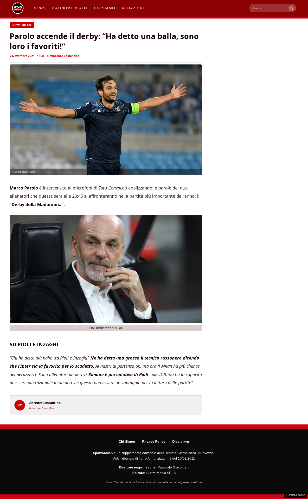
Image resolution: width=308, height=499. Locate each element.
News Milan (22, 25)
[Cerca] (291, 8)
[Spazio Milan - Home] (18, 8)
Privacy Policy (153, 441)
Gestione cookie (295, 494)
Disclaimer (180, 441)
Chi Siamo (127, 441)
